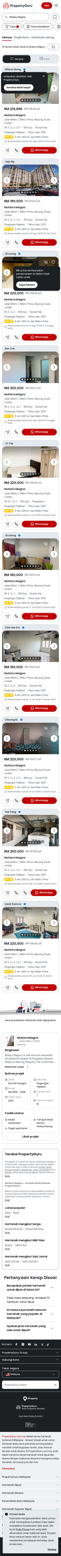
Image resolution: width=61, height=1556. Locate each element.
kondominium (12, 1169)
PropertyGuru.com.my (14, 1436)
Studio (8, 1245)
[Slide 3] (27, 100)
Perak (16, 1212)
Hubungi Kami (10, 1359)
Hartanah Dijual (11, 1485)
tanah (8, 1172)
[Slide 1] (22, 100)
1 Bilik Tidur (20, 1245)
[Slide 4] (30, 100)
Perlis (7, 1212)
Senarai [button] (19, 59)
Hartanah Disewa (12, 1493)
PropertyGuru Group (14, 1352)
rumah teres (45, 1167)
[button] (7, 37)
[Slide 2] (25, 100)
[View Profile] (30, 69)
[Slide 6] (35, 100)
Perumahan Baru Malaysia (18, 1501)
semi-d (37, 1169)
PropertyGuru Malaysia (16, 1477)
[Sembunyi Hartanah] (46, 170)
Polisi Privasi (22, 1529)
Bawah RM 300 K (34, 1229)
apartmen (26, 1169)
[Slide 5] (33, 100)
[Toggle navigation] (56, 5)
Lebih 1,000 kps (30, 1261)
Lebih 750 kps (12, 1261)
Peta (46, 59)
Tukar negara (10, 1368)
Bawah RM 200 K (14, 1229)
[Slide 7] (38, 100)
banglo (46, 1169)
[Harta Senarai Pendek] (53, 77)
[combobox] (29, 17)
